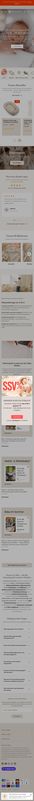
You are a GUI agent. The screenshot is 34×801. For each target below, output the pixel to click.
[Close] (30, 794)
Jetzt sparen (17, 417)
